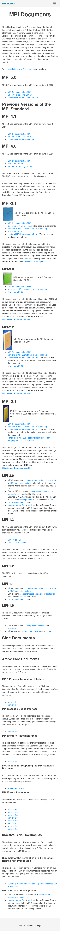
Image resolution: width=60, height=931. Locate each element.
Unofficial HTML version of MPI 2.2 (23, 357)
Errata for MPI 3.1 (15, 231)
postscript (52, 480)
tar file (30, 505)
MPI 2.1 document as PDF (19, 423)
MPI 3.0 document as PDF (19, 286)
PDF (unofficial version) (20, 482)
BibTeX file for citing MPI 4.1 (20, 136)
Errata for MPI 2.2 (15, 365)
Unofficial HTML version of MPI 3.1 (23, 234)
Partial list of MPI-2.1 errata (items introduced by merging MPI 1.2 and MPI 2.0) (29, 439)
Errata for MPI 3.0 (15, 292)
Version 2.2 (13, 828)
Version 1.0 (13, 704)
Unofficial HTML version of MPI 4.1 (23, 139)
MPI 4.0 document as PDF (19, 160)
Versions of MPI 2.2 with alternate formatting (27, 354)
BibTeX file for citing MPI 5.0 (20, 94)
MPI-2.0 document (16, 502)
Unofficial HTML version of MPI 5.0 (23, 97)
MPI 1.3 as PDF (15, 539)
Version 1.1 (13, 702)
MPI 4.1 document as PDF (19, 133)
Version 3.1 (13, 823)
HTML (50, 499)
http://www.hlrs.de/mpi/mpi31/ (35, 261)
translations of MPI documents (21, 69)
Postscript (22, 499)
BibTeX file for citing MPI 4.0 (20, 166)
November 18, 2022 (16, 788)
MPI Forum (8, 3)
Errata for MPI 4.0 (15, 163)
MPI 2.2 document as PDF (19, 352)
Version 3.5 (13, 812)
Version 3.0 (13, 826)
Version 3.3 (13, 817)
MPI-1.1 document (16, 599)
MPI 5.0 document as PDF (19, 92)
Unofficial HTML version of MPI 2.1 (23, 429)
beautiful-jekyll (34, 925)
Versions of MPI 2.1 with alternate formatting (27, 426)
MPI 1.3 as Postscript (17, 542)
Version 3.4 (13, 815)
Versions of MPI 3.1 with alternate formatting (27, 228)
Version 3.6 (13, 809)
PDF (30, 499)
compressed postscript (37, 480)
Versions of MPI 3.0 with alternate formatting (27, 289)
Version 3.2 (13, 820)
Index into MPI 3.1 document (20, 225)
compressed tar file (16, 505)
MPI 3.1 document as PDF (19, 223)
